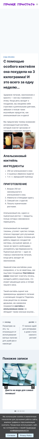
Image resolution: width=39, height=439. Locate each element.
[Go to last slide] (6, 386)
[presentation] (19, 374)
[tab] (15, 411)
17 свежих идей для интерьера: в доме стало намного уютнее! (29, 330)
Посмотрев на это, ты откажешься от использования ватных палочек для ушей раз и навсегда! (10, 333)
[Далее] (33, 386)
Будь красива (9, 57)
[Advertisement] (19, 29)
